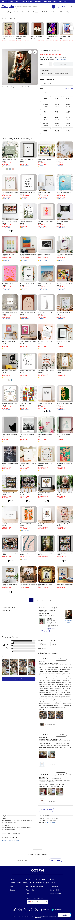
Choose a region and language (35, 899)
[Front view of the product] (20, 67)
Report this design (68, 621)
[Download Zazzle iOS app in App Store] (45, 909)
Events (11, 1)
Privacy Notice (52, 916)
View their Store (51, 628)
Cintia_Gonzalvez (61, 59)
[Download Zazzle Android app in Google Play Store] (57, 909)
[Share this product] (30, 52)
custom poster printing (13, 840)
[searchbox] (35, 7)
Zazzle (3, 1)
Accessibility (37, 917)
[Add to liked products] (35, 52)
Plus (16, 1)
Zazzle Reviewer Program (46, 782)
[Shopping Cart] (71, 7)
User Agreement (44, 916)
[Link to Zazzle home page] (8, 6)
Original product (50, 724)
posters (4, 840)
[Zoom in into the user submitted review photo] (6, 663)
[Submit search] (53, 6)
